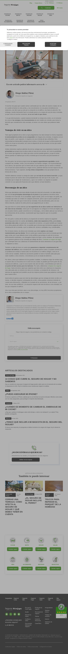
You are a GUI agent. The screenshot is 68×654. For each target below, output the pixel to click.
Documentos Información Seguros (28, 625)
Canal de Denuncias (38, 619)
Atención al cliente (28, 615)
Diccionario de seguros (39, 612)
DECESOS (41, 564)
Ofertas (37, 616)
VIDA (12, 564)
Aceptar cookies (53, 44)
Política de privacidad (33, 646)
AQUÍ (11, 37)
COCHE (12, 545)
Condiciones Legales (10, 646)
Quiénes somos (47, 611)
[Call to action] (6, 614)
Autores (47, 619)
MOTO (27, 545)
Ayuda (27, 612)
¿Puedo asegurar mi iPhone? (21, 394)
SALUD (55, 545)
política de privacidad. (22, 349)
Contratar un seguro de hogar (52, 239)
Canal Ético (38, 623)
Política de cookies (21, 646)
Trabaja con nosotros (48, 615)
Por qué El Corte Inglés (28, 608)
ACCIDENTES (27, 564)
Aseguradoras (49, 607)
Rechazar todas (26, 44)
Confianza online (28, 619)
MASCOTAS (55, 564)
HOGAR (41, 545)
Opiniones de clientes (48, 622)
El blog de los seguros (38, 608)
